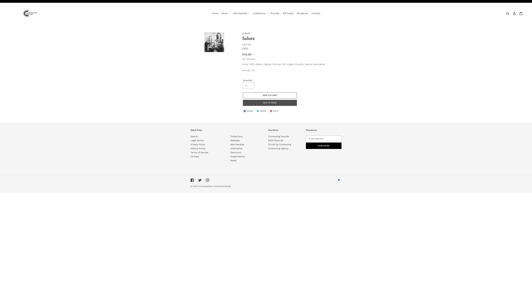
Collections (236, 136)
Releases (235, 140)
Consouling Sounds (278, 136)
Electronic (235, 152)
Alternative (236, 148)
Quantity (247, 80)
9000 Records (275, 140)
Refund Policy (197, 148)
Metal (233, 160)
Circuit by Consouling (279, 144)
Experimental (237, 156)
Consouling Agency (278, 148)
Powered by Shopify (222, 186)
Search (194, 136)
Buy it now (270, 102)
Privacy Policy (197, 144)
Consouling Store (205, 186)
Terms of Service (199, 152)
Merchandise (237, 144)
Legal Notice (197, 140)
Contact (194, 156)
